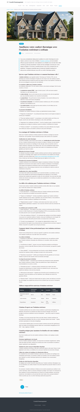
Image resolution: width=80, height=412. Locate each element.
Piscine (55, 5)
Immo (44, 5)
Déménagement (32, 5)
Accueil (19, 5)
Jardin (47, 5)
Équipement (39, 5)
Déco (27, 5)
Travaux (60, 5)
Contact (43, 405)
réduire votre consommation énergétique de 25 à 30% (47, 156)
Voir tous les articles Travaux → (26, 392)
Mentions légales (38, 405)
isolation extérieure (45, 60)
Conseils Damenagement (15, 2)
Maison (51, 5)
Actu (23, 5)
